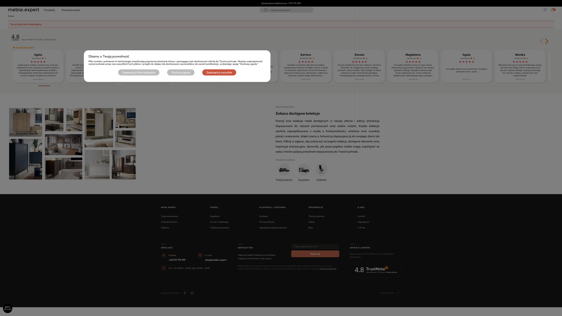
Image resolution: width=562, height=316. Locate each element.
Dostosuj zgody (180, 72)
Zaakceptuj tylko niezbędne (138, 72)
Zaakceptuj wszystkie (219, 72)
